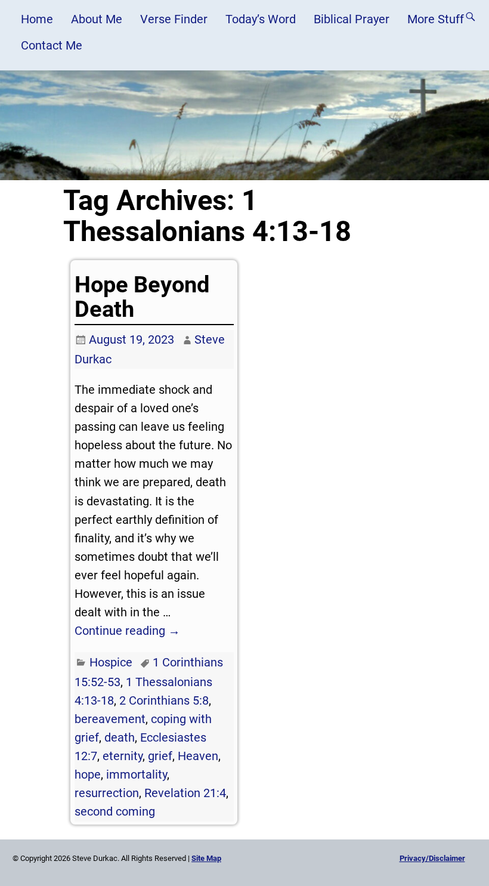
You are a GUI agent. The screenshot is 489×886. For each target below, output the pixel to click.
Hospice (110, 662)
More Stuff (435, 19)
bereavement (110, 719)
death (119, 737)
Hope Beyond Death (142, 296)
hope (88, 774)
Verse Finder (174, 19)
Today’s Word (260, 19)
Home (37, 19)
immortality (136, 774)
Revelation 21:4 (185, 793)
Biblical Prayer (351, 19)
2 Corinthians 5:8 (164, 700)
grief (160, 756)
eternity (123, 756)
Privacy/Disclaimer (432, 858)
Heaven (198, 756)
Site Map (206, 858)
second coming (115, 811)
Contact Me (51, 45)
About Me (96, 19)
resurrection (107, 793)
